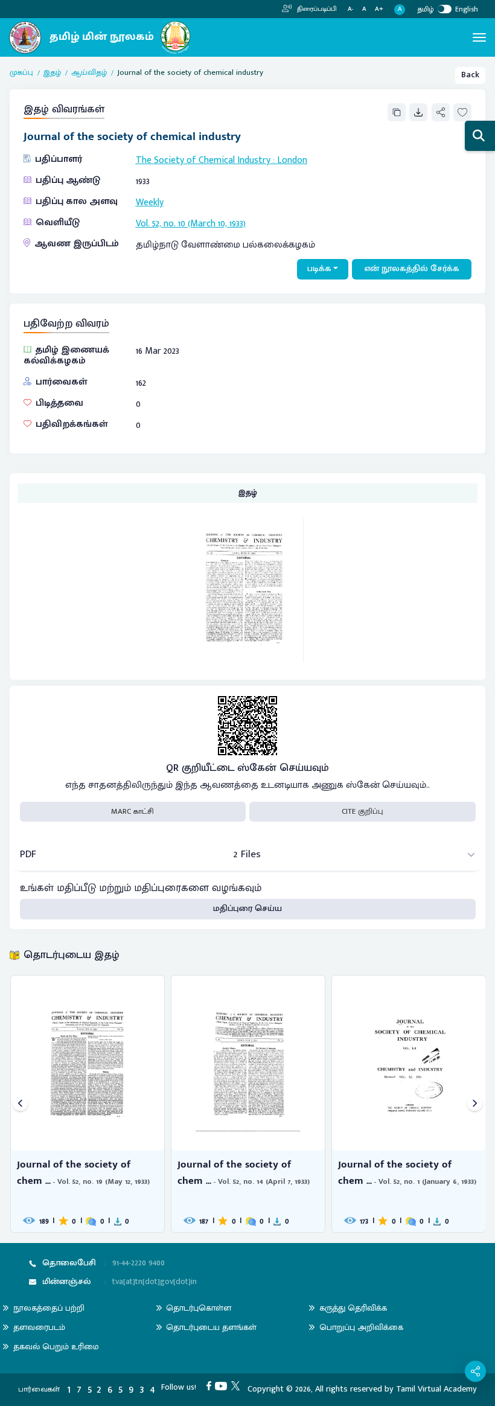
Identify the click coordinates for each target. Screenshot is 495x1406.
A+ (379, 9)
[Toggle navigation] (479, 37)
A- (351, 9)
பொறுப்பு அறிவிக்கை (361, 1327)
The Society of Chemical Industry (203, 160)
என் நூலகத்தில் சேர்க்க (412, 268)
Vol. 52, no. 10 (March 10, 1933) (191, 223)
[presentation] (20, 1103)
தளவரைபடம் (39, 1327)
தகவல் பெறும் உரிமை (56, 1346)
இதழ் (52, 73)
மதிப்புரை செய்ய (247, 908)
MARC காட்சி (132, 811)
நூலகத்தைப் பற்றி (49, 1308)
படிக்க (319, 268)
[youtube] (223, 1385)
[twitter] (237, 1385)
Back (470, 75)
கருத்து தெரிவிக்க (353, 1308)
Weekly (150, 202)
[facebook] (211, 1385)
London (292, 160)
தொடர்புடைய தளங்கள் (211, 1327)
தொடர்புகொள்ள (198, 1308)
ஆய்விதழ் (89, 73)
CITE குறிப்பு (362, 811)
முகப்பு (21, 73)
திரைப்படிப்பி (316, 9)
